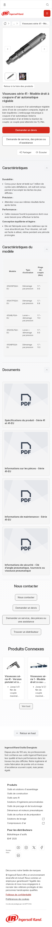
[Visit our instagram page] (26, 847)
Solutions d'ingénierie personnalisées (25, 802)
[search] (47, 4)
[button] (26, 168)
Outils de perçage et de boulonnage (24, 806)
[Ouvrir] (47, 13)
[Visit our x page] (34, 847)
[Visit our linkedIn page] (18, 855)
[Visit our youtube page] (18, 847)
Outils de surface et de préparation (24, 814)
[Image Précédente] (8, 49)
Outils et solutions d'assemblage (22, 789)
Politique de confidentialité (18, 894)
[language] (4, 4)
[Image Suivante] (44, 49)
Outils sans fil (13, 797)
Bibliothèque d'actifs (17, 834)
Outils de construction (17, 793)
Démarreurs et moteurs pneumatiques (25, 810)
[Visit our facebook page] (41, 847)
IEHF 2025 (12, 838)
